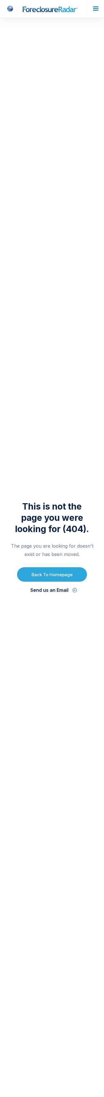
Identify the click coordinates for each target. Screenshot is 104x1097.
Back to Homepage (52, 574)
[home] (43, 8)
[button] (95, 8)
